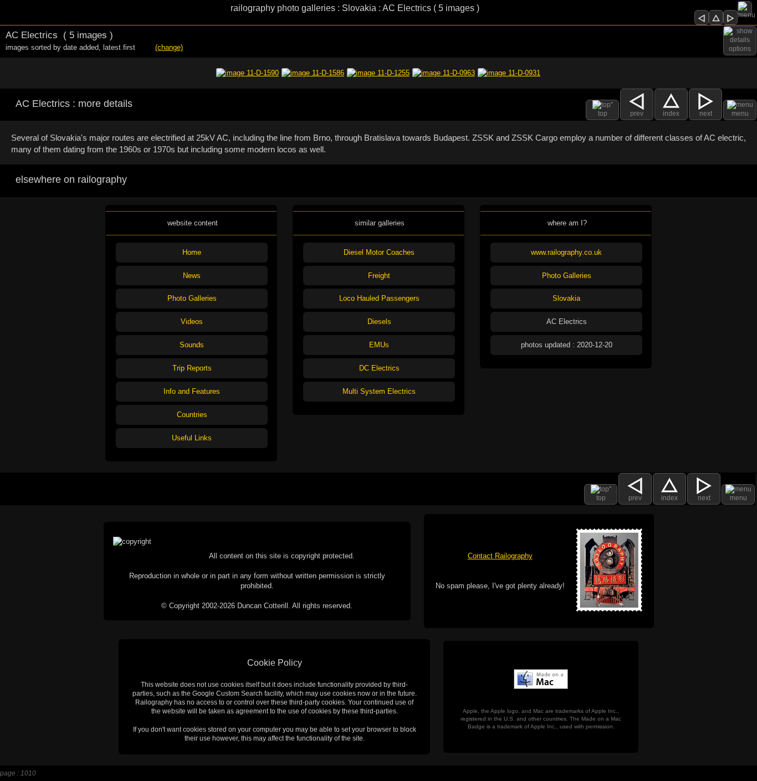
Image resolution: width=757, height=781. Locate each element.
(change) (169, 47)
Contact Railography (500, 556)
